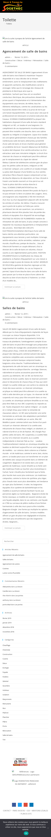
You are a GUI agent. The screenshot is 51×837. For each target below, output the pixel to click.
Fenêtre (5, 677)
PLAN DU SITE (26, 814)
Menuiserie (7, 704)
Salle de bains (8, 735)
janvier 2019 (7, 623)
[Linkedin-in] (31, 805)
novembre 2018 (8, 632)
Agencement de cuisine (11, 564)
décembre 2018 (8, 627)
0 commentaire (11, 66)
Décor (19, 60)
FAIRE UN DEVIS (19, 811)
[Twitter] (20, 805)
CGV (28, 811)
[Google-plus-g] (26, 805)
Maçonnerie (7, 699)
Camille (5, 591)
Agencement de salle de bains (25, 51)
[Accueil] (3, 24)
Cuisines (6, 568)
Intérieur (27, 60)
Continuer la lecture (15, 286)
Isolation (6, 695)
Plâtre (5, 722)
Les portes (19, 595)
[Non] (48, 828)
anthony (6, 600)
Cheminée (6, 650)
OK (26, 833)
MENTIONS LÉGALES (40, 811)
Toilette (9, 24)
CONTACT (7, 811)
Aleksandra (7, 587)
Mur (4, 708)
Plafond (5, 713)
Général (5, 681)
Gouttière (6, 686)
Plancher (6, 717)
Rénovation (38, 60)
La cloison (18, 587)
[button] (45, 6)
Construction (10, 60)
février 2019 (7, 618)
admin (7, 57)
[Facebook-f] (14, 805)
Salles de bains (14, 308)
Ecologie (6, 668)
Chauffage (6, 645)
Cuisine (5, 659)
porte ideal (7, 604)
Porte (5, 726)
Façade (5, 672)
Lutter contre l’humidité (11, 573)
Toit (4, 739)
